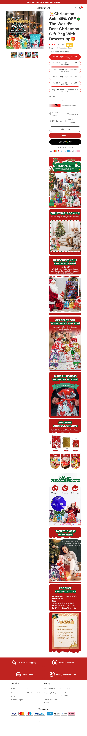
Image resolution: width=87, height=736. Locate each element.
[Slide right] (41, 54)
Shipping (52, 48)
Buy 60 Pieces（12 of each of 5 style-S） (65, 90)
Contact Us (15, 693)
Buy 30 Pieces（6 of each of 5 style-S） (65, 83)
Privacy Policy (49, 688)
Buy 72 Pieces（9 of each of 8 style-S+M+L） (65, 70)
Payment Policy (65, 689)
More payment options (65, 147)
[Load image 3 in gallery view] (28, 55)
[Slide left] (8, 54)
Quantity (52, 96)
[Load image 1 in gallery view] (14, 55)
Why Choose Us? (33, 693)
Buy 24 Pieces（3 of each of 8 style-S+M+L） (65, 57)
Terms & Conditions (63, 694)
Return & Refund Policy (50, 701)
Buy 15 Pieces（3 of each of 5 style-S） (65, 77)
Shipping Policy (50, 693)
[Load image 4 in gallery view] (35, 55)
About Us (30, 689)
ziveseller (50, 721)
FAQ (13, 688)
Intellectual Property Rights (17, 698)
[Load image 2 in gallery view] (21, 55)
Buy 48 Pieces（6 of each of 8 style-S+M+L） (65, 63)
